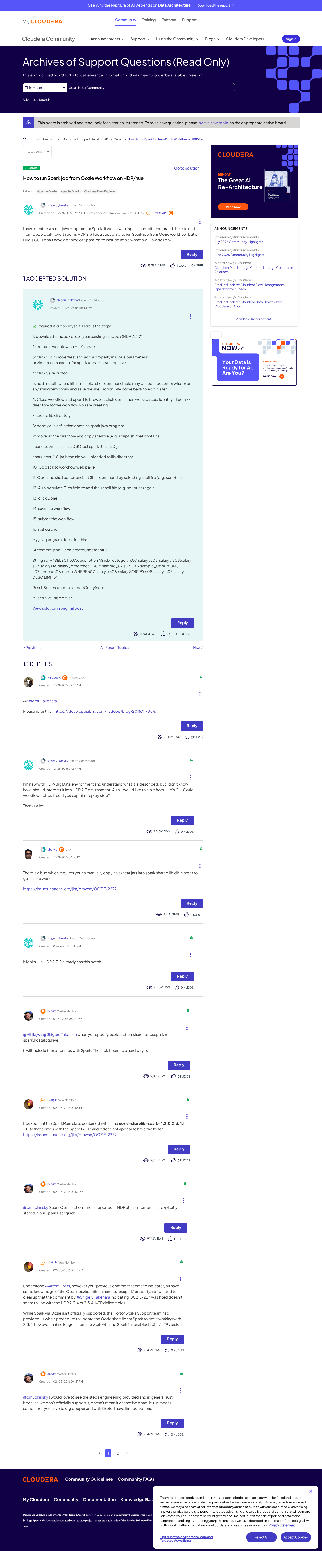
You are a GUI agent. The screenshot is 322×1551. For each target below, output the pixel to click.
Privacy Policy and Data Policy (111, 1514)
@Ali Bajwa (32, 1034)
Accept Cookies (296, 1537)
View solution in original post (58, 608)
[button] (198, 220)
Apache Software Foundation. (144, 1520)
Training (149, 19)
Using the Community (175, 38)
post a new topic (213, 122)
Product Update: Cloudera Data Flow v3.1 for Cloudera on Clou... (248, 304)
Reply (192, 254)
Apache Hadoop (42, 1520)
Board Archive (45, 139)
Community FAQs (136, 1479)
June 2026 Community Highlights (239, 254)
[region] (235, 1517)
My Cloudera (36, 1499)
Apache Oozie (47, 191)
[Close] (310, 1491)
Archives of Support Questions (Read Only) (92, 139)
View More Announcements (254, 319)
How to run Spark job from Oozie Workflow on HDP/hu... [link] (167, 139)
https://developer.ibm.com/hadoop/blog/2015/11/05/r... (107, 711)
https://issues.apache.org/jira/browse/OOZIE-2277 (70, 888)
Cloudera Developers (245, 38)
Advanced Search (36, 99)
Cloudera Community (48, 38)
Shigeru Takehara (42, 700)
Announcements (105, 38)
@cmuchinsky (35, 1207)
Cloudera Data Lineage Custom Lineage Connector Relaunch (253, 269)
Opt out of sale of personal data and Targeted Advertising (186, 1539)
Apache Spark (70, 191)
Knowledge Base (137, 1499)
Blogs (210, 38)
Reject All (261, 1537)
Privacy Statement (282, 1525)
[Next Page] (127, 1453)
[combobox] (151, 87)
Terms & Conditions (80, 1514)
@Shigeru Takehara (60, 1034)
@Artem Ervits (57, 1285)
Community (125, 19)
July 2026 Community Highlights (238, 241)
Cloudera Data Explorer (100, 191)
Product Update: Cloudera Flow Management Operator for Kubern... (249, 286)
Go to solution (186, 168)
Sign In (291, 39)
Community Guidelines (89, 1479)
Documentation (99, 1499)
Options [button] (34, 151)
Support (189, 19)
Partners (169, 19)
